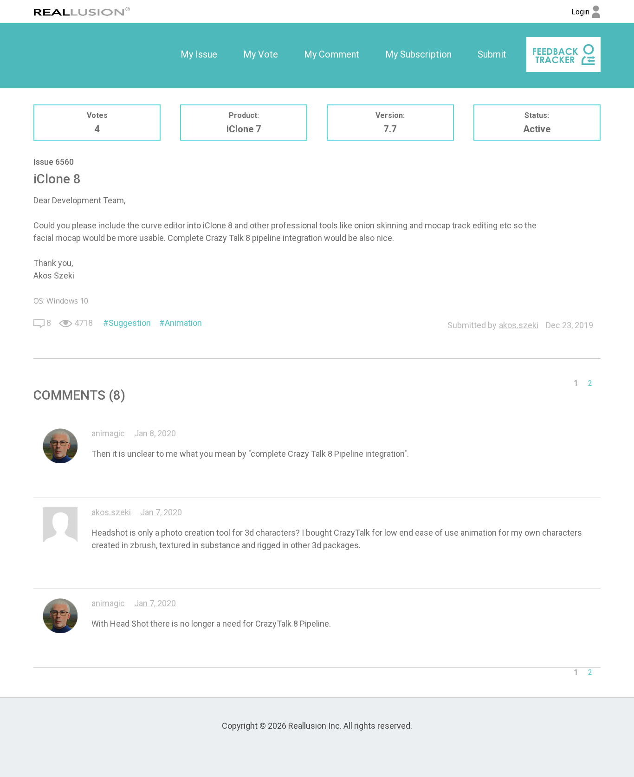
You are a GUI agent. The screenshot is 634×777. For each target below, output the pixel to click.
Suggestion (130, 323)
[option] (199, 54)
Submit (492, 54)
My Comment (331, 54)
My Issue (199, 54)
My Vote (260, 54)
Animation (183, 323)
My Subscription (418, 54)
